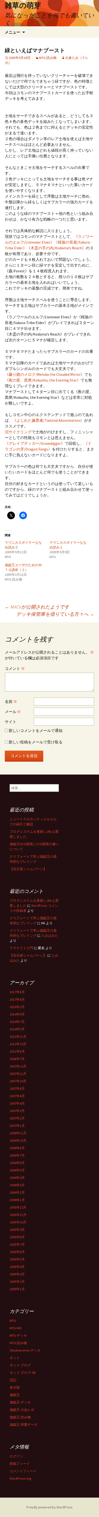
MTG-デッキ (18, 1335)
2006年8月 (17, 1148)
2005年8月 (17, 1237)
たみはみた (49, 935)
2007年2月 (17, 1118)
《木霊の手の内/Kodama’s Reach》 (56, 247)
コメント (15, 668)
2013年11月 (18, 1036)
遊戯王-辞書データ (23, 1424)
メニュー (12, 32)
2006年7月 (17, 1155)
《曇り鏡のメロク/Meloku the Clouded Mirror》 (44, 374)
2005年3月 (17, 1274)
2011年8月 (17, 1051)
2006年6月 (17, 1163)
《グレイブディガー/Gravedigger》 (35, 443)
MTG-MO (16, 1328)
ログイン (16, 1456)
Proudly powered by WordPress (49, 1507)
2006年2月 (17, 1192)
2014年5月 (17, 1029)
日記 (13, 1380)
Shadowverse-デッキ (25, 1350)
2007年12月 (18, 1066)
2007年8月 (17, 1088)
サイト (10, 721)
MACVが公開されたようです (37, 607)
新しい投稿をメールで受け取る (35, 742)
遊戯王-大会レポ (22, 1410)
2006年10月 (18, 1140)
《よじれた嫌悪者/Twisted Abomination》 (48, 420)
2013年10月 (18, 1044)
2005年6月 (17, 1252)
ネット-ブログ (20, 1365)
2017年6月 (17, 999)
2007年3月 (17, 1111)
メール (13, 711)
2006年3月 (17, 1185)
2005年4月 (17, 1267)
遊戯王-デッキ (20, 1402)
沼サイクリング (18, 431)
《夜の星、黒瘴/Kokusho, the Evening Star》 (42, 380)
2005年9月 (17, 1229)
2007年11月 (18, 1074)
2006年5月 (17, 1170)
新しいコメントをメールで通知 (35, 730)
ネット (15, 1358)
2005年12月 (18, 1207)
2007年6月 (17, 1096)
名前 (11, 701)
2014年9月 (17, 1014)
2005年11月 (18, 1215)
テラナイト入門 (21, 948)
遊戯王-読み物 (20, 1417)
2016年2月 (17, 1007)
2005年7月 (17, 1244)
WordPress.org (20, 1478)
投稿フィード (20, 1463)
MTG (13, 1320)
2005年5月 (17, 1259)
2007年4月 (17, 1103)
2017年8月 (17, 992)
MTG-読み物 (47, 58)
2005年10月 (18, 1222)
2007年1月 (17, 1125)
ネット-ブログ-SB (23, 1372)
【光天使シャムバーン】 (28, 869)
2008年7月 (17, 1059)
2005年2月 (17, 1281)
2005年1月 (17, 1289)
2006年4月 (17, 1177)
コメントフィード (23, 1471)
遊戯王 (15, 1395)
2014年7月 (17, 1022)
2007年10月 (18, 1081)
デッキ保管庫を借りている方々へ (55, 614)
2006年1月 (17, 1200)
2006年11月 (18, 1133)
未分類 (15, 1387)
